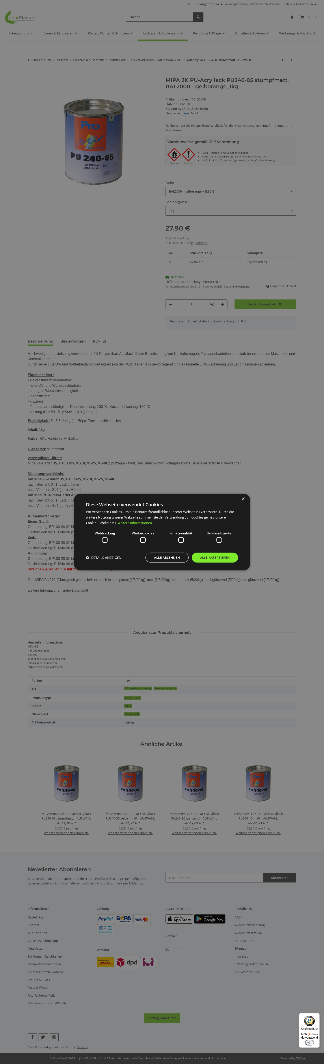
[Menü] (317, 1016)
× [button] (243, 499)
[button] (103, 557)
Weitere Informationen (134, 522)
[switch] (309, 1042)
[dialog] (162, 532)
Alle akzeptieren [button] (215, 557)
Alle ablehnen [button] (167, 557)
